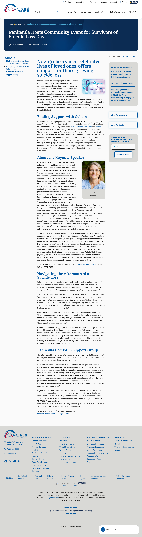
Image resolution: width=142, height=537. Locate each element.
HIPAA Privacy (50, 477)
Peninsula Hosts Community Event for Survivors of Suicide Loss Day (54, 24)
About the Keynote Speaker (17, 64)
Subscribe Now (122, 155)
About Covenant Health (123, 441)
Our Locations (100, 12)
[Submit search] (58, 12)
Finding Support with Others (17, 61)
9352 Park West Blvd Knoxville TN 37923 (15, 443)
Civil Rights (82, 477)
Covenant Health (71, 507)
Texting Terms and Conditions (123, 477)
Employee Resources (95, 444)
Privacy (65, 485)
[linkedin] (19, 462)
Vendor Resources (94, 450)
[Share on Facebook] (127, 56)
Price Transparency (40, 465)
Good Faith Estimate (40, 462)
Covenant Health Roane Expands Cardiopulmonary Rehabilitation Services (121, 74)
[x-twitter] (10, 462)
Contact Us (11, 454)
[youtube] (14, 462)
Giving (117, 444)
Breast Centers (65, 459)
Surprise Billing (38, 459)
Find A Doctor (37, 444)
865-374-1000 (71, 513)
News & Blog (20, 24)
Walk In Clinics (65, 450)
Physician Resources (95, 447)
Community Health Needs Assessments (97, 454)
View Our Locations (119, 115)
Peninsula (100, 127)
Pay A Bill (35, 456)
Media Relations (93, 441)
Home (11, 24)
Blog (89, 462)
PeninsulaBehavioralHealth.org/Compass (53, 414)
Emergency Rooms (67, 444)
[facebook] (5, 462)
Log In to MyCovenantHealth (40, 451)
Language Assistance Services (40, 469)
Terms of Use (38, 477)
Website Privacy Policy (67, 477)
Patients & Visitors (117, 12)
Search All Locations (67, 463)
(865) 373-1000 (13, 449)
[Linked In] (131, 56)
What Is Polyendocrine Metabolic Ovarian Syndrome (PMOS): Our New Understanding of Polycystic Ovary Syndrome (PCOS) (123, 95)
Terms (74, 485)
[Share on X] (123, 56)
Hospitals (63, 441)
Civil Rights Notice (51, 498)
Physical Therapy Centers (69, 456)
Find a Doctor (71, 12)
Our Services (86, 12)
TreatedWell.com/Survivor (86, 264)
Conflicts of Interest (22, 477)
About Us (133, 12)
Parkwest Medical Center (81, 127)
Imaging (62, 453)
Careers (117, 450)
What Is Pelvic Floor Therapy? (123, 83)
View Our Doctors (118, 125)
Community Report (94, 459)
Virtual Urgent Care (67, 447)
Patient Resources (39, 441)
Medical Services (39, 447)
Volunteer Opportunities (124, 447)
